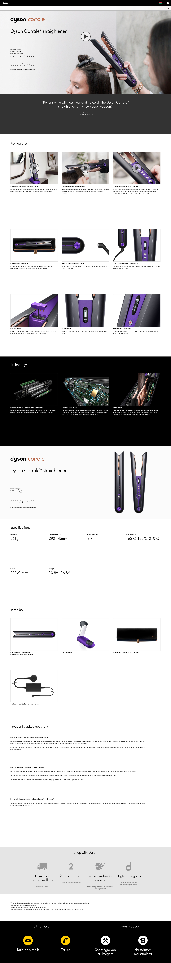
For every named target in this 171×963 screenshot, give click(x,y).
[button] (161, 3)
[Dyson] (5, 3)
